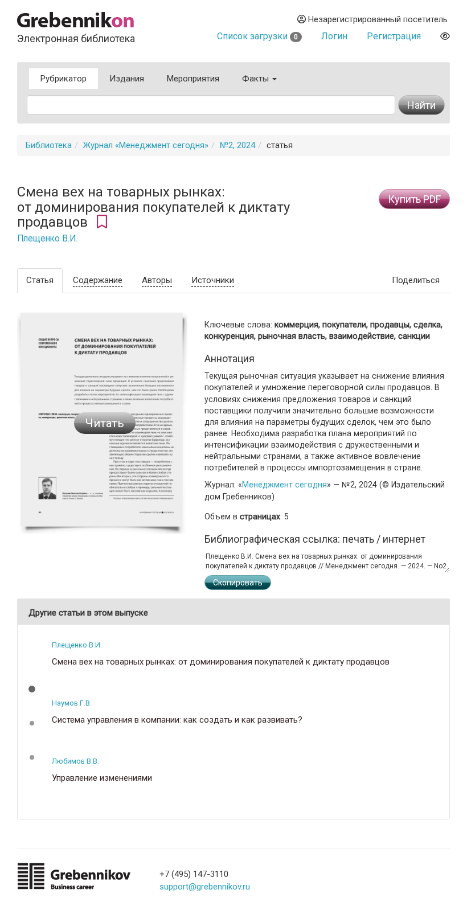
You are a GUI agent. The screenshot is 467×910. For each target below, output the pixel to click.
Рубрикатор (63, 78)
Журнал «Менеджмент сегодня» (145, 145)
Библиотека (49, 145)
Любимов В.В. (75, 761)
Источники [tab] (212, 280)
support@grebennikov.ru (204, 887)
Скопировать (238, 582)
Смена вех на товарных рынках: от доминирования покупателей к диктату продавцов (221, 662)
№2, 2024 (237, 145)
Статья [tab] (40, 280)
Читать (104, 423)
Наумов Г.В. (72, 703)
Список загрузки (257, 36)
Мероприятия (193, 78)
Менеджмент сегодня (284, 484)
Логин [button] (334, 36)
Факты (256, 78)
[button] (32, 689)
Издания (126, 78)
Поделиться (416, 280)
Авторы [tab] (157, 280)
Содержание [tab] (97, 280)
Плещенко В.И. (47, 238)
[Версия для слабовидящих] (445, 36)
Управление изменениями (102, 778)
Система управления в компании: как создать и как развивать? (177, 720)
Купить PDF (414, 199)
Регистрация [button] (394, 36)
